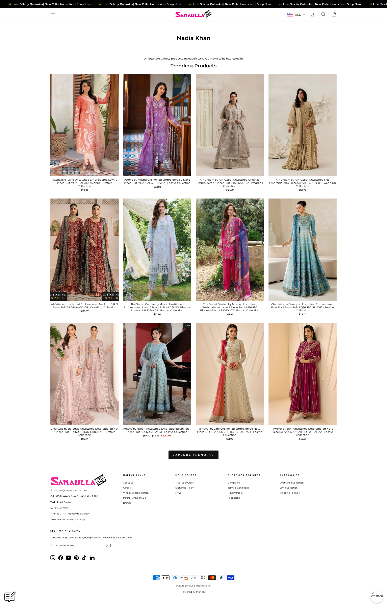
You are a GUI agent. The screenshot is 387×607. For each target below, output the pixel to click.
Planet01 (201, 591)
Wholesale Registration (136, 492)
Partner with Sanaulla (134, 497)
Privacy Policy (235, 492)
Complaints (234, 482)
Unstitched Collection (292, 482)
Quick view (84, 172)
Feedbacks (234, 497)
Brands (127, 502)
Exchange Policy (184, 487)
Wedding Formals (290, 492)
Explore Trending (193, 454)
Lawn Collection (289, 487)
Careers (127, 487)
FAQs (178, 492)
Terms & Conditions (238, 487)
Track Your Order (184, 482)
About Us (128, 482)
